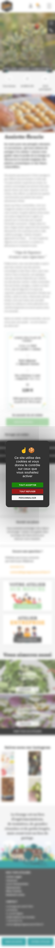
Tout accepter (27, 484)
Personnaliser (27, 497)
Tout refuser (27, 491)
